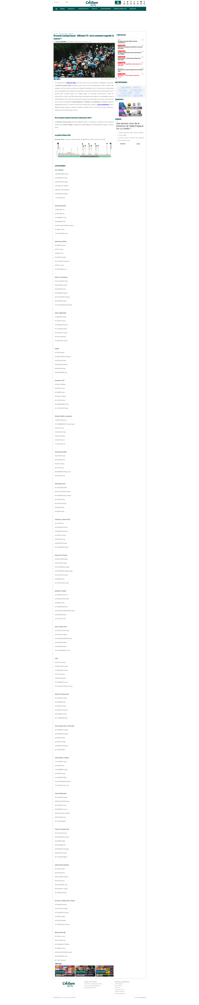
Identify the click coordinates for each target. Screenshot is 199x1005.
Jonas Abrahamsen (103, 104)
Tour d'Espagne (123, 90)
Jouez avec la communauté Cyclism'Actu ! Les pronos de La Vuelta (130, 47)
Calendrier (70, 8)
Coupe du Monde (125, 87)
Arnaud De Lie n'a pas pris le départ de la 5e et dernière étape (130, 70)
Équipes (62, 8)
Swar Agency (143, 997)
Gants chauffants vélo (124, 95)
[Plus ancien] (116, 78)
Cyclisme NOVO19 (106, 8)
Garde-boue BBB (138, 95)
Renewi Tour (136, 87)
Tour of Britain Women (136, 90)
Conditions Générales (120, 991)
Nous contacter (118, 985)
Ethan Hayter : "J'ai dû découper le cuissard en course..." (130, 75)
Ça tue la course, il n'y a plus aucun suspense (131, 137)
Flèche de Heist (71, 82)
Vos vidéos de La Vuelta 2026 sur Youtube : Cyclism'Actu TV (130, 41)
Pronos (94, 8)
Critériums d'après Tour (120, 8)
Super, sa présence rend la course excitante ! (131, 132)
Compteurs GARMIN (126, 93)
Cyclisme (56, 33)
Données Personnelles (120, 993)
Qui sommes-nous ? (119, 989)
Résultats (122, 143)
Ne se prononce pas (124, 140)
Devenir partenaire (119, 983)
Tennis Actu (133, 8)
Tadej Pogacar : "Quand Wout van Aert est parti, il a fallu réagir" (130, 64)
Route (60, 33)
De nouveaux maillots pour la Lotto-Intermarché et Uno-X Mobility (130, 53)
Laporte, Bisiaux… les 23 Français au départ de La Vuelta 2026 (130, 58)
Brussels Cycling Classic (68, 33)
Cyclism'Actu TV (82, 8)
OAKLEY (137, 93)
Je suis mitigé (122, 135)
